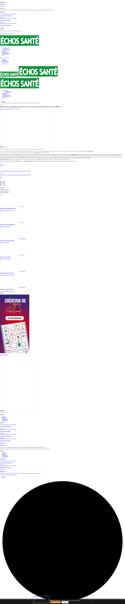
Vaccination (36, 447)
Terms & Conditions (5, 61)
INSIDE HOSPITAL (5, 52)
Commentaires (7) (12, 108)
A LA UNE (4, 102)
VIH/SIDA (40, 447)
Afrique (5, 447)
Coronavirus (12, 447)
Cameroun (1, 165)
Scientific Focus (4, 50)
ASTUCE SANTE (5, 420)
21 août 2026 (2, 17)
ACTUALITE (21, 206)
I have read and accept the (7, 33)
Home (3, 101)
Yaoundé (44, 447)
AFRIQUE (3, 418)
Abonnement (4, 60)
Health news (4, 51)
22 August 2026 (4, 59)
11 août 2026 (7, 242)
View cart (1, 5)
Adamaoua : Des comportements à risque (8, 208)
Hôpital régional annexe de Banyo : (7, 273)
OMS (22, 447)
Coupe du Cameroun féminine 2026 (6, 15)
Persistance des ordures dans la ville (7, 240)
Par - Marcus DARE (3, 258)
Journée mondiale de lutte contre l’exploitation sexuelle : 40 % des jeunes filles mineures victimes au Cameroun (15, 171)
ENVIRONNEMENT (22, 238)
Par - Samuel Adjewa (3, 226)
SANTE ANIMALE (5, 54)
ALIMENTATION (5, 419)
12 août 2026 (12, 210)
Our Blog (3, 477)
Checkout (4, 5)
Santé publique (32, 447)
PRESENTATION (8, 91)
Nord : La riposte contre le (5, 256)
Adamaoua (1, 447)
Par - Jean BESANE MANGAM (5, 210)
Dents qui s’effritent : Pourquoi (5, 20)
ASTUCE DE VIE (5, 456)
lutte (18, 447)
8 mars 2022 (7, 108)
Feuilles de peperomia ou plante (5, 440)
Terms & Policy (11, 33)
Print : (1, 147)
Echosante (2, 187)
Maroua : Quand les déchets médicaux (7, 224)
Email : (3, 147)
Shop (3, 55)
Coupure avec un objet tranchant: (5, 25)
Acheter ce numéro (55, 602)
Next (1, 176)
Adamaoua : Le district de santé (6, 289)
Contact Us (3, 476)
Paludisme (25, 447)
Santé (4, 165)
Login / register (4, 63)
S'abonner (65, 602)
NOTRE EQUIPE (7, 49)
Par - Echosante (2, 108)
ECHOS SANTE (5, 90)
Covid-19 (16, 447)
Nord (20, 447)
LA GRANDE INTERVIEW (6, 53)
